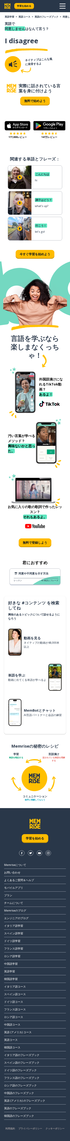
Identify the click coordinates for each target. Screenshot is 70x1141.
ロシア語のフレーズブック (20, 1085)
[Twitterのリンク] (30, 853)
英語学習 (9, 16)
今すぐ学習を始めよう (35, 254)
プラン (8, 895)
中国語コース (12, 1024)
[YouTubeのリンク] (39, 853)
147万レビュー (49, 137)
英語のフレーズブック (46, 16)
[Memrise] (7, 6)
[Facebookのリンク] (21, 853)
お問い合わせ (12, 872)
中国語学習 (11, 964)
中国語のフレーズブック (19, 1093)
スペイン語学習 (13, 933)
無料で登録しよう (35, 542)
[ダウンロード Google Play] (49, 125)
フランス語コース (15, 1009)
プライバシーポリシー (30, 1128)
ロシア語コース (13, 1017)
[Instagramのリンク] (48, 853)
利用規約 (10, 1128)
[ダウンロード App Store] (18, 125)
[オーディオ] (13, 64)
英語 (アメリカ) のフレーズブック (24, 1100)
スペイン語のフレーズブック (21, 1062)
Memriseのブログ (15, 910)
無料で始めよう (35, 101)
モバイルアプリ (13, 888)
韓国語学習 (11, 979)
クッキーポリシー (55, 1128)
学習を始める (24, 5)
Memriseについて (15, 865)
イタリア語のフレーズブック (21, 1055)
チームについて (13, 903)
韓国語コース (12, 1047)
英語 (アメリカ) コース (18, 1032)
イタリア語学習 (13, 926)
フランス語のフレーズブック (21, 1078)
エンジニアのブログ (16, 918)
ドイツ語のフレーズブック (20, 1070)
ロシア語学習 (12, 956)
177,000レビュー (17, 137)
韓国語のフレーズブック (19, 1116)
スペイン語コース (15, 994)
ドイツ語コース (13, 1002)
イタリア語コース (15, 986)
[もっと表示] (62, 6)
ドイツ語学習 (12, 941)
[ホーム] (11, 88)
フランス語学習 (13, 948)
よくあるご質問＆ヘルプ (19, 880)
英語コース (24, 16)
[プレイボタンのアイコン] (19, 177)
